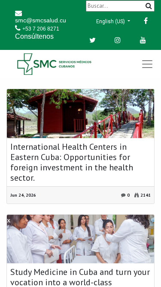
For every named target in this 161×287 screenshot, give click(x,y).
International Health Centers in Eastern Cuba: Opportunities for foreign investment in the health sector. (71, 162)
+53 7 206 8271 (40, 29)
